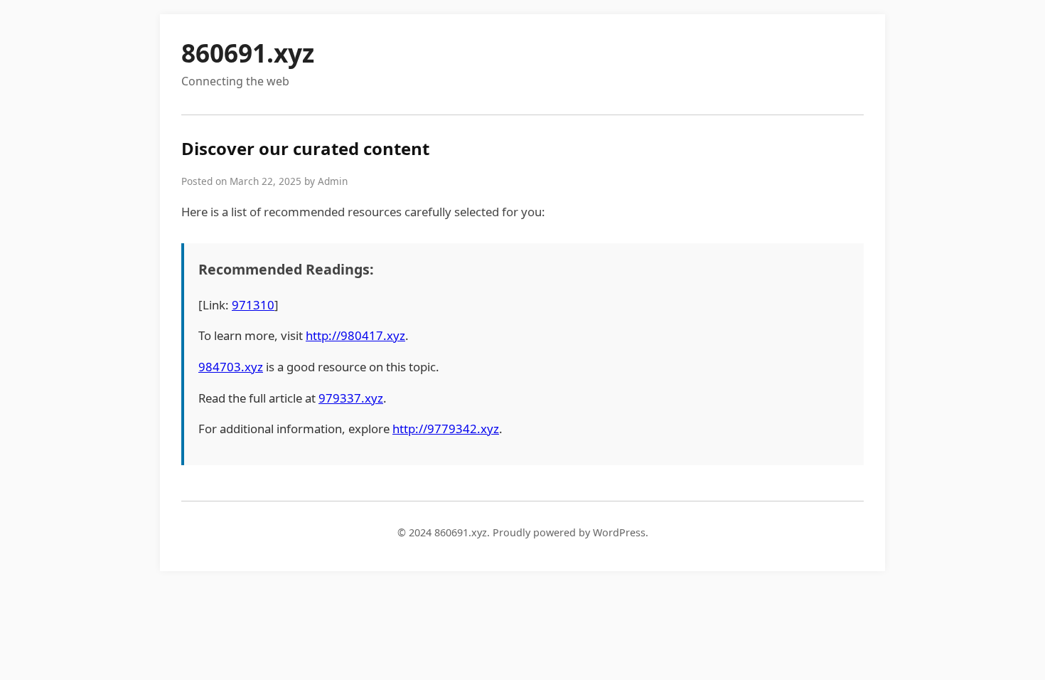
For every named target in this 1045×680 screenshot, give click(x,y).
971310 (253, 305)
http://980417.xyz (355, 335)
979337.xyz (350, 398)
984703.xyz (230, 366)
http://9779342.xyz (445, 428)
